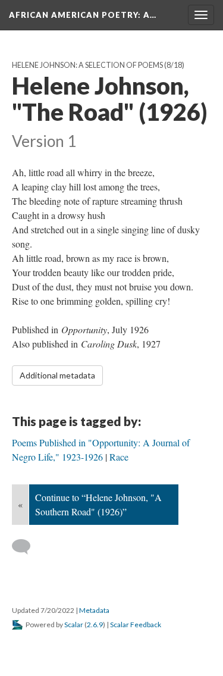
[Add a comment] (26, 547)
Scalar (73, 624)
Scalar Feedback (135, 624)
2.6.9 (95, 624)
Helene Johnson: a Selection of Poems (87, 65)
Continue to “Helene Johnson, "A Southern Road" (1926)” (98, 504)
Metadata (94, 610)
